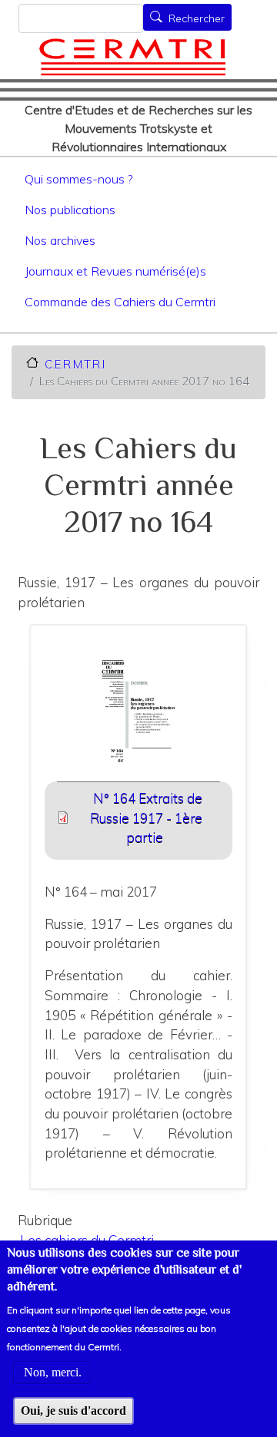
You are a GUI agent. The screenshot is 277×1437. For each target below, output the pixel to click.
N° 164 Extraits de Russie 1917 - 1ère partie (146, 817)
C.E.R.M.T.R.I (75, 363)
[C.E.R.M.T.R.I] (132, 57)
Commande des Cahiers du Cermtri (120, 301)
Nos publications (70, 209)
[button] (138, 716)
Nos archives (60, 240)
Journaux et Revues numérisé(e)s (115, 271)
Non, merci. (53, 1372)
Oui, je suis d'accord (73, 1410)
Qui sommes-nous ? (78, 179)
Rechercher (197, 18)
